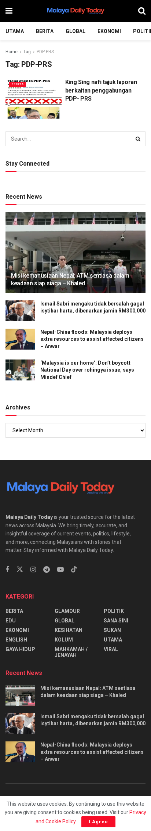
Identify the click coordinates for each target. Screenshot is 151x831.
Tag (27, 51)
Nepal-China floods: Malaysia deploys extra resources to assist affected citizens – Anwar (92, 339)
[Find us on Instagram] (33, 570)
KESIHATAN (68, 630)
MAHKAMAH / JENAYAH (71, 652)
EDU (10, 621)
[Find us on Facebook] (7, 570)
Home (11, 51)
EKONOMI (109, 31)
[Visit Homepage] (75, 11)
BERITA (45, 31)
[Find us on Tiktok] (74, 569)
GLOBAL (75, 31)
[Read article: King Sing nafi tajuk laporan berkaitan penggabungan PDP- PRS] (33, 98)
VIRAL (111, 649)
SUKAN (112, 630)
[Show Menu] (8, 11)
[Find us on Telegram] (46, 570)
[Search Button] (142, 11)
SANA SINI (116, 621)
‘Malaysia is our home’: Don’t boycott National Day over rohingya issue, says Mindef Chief (87, 370)
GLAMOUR (67, 611)
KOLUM (64, 640)
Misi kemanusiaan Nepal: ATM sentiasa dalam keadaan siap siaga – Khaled (70, 279)
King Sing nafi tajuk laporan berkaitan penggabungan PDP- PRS (101, 90)
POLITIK (114, 611)
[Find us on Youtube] (60, 570)
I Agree (98, 821)
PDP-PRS (45, 51)
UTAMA (14, 31)
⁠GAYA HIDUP (20, 649)
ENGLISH (16, 640)
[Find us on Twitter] (19, 569)
